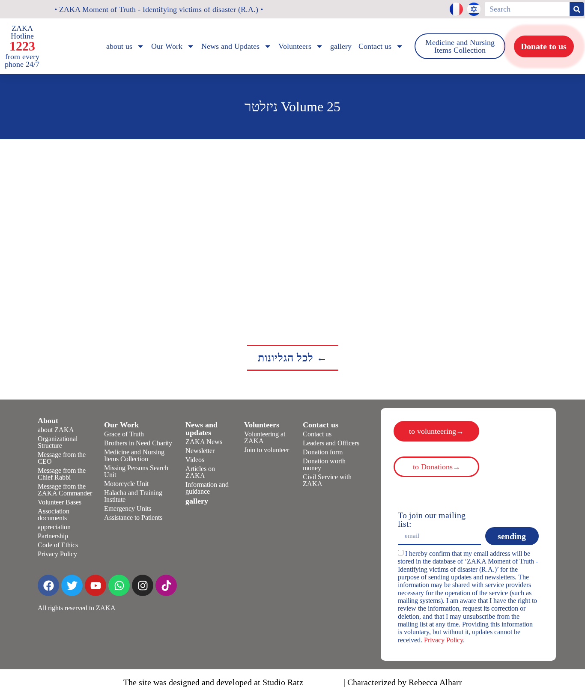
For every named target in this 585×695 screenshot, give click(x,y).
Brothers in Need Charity (138, 443)
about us (119, 46)
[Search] (577, 9)
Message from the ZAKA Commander (65, 490)
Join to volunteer (266, 449)
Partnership (53, 536)
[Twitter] (72, 585)
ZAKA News (203, 441)
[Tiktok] (166, 585)
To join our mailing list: (432, 519)
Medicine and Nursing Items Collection (134, 455)
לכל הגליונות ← (293, 358)
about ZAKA (56, 429)
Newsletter (200, 450)
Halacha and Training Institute (133, 496)
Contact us (317, 434)
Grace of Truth (124, 434)
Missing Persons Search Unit (136, 471)
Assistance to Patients (133, 517)
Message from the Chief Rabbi (62, 474)
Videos (194, 459)
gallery (341, 46)
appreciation (54, 527)
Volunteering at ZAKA (264, 437)
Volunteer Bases (59, 502)
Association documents (53, 514)
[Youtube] (95, 585)
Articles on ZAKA (200, 472)
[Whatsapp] (119, 585)
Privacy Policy (57, 554)
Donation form (323, 452)
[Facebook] (48, 585)
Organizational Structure (58, 442)
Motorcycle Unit (126, 483)
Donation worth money (324, 464)
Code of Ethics (58, 545)
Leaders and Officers (331, 443)
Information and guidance (207, 488)
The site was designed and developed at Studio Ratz (213, 682)
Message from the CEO (62, 458)
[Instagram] (142, 585)
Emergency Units (127, 508)
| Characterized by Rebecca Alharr (402, 682)
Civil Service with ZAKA (327, 480)
